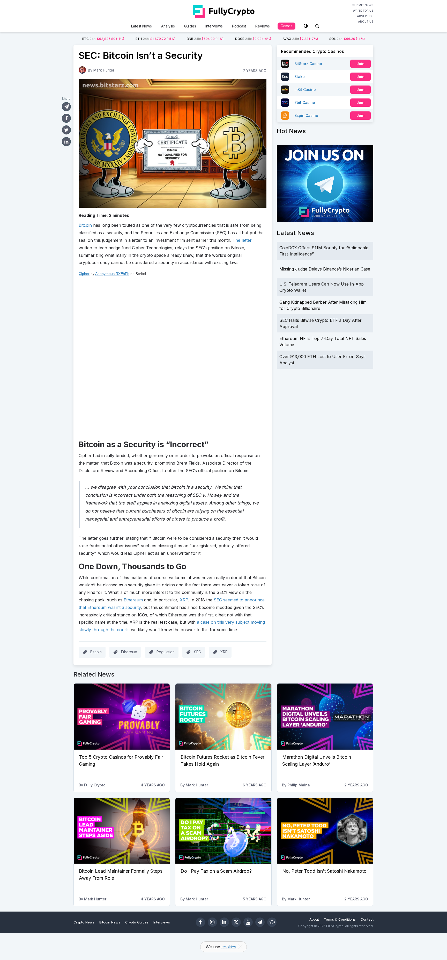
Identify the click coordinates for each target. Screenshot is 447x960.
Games (286, 26)
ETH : (155, 39)
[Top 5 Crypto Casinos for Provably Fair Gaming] (122, 716)
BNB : (205, 39)
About (314, 919)
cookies (228, 946)
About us (366, 21)
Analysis (168, 26)
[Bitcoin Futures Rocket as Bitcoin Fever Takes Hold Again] (223, 716)
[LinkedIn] (224, 922)
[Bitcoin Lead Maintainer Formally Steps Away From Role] (122, 831)
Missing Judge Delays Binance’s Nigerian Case (324, 269)
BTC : (103, 39)
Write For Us (363, 10)
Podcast (239, 26)
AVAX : (300, 39)
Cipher (84, 274)
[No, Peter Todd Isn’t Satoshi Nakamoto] (325, 831)
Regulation (166, 652)
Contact (367, 919)
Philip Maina (298, 785)
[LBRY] (272, 922)
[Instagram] (212, 922)
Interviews (214, 26)
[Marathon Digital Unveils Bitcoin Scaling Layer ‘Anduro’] (325, 716)
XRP (224, 652)
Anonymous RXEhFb (112, 274)
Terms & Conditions (340, 919)
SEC (197, 652)
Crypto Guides (136, 922)
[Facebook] (200, 922)
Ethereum (129, 652)
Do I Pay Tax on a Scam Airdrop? (216, 871)
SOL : (347, 39)
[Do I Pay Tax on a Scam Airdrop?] (223, 831)
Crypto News (83, 922)
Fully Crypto (95, 785)
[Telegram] (260, 922)
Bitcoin (96, 652)
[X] (236, 922)
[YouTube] (248, 922)
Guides (190, 26)
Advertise (365, 16)
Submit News (363, 5)
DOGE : (253, 39)
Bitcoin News (109, 922)
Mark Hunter (103, 70)
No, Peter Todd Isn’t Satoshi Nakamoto (324, 871)
